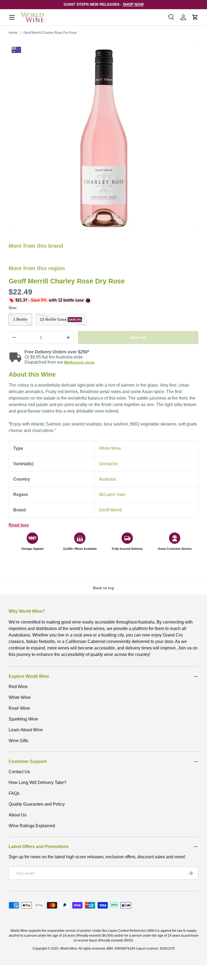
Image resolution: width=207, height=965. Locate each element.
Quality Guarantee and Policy (37, 804)
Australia (107, 479)
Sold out (138, 337)
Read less (19, 525)
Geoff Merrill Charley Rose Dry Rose (50, 33)
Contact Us (19, 771)
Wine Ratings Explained (32, 825)
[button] (195, 17)
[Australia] (16, 50)
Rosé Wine (19, 708)
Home (13, 33)
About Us (17, 815)
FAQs (14, 793)
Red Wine (18, 686)
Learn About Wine (26, 730)
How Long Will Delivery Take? (37, 782)
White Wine (110, 448)
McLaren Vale (112, 494)
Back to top (103, 588)
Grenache (108, 463)
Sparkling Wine (23, 719)
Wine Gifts (18, 740)
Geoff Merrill (110, 510)
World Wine (68, 948)
